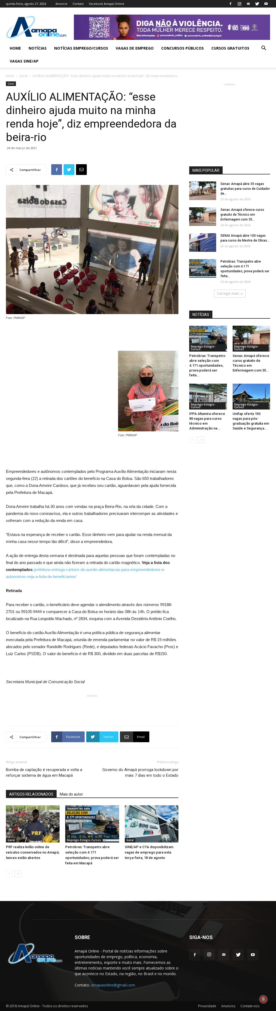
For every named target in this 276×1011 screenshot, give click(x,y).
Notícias (38, 48)
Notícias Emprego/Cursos (81, 48)
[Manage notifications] (263, 999)
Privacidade (207, 1006)
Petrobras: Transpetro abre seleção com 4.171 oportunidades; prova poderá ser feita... (207, 365)
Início (10, 76)
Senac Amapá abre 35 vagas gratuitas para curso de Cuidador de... (245, 188)
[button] (263, 48)
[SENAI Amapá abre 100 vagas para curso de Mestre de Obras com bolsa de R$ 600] (202, 242)
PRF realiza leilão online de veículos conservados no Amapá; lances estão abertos (33, 852)
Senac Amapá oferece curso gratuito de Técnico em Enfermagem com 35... (242, 214)
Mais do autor (71, 794)
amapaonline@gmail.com (113, 985)
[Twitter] (257, 4)
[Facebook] (230, 4)
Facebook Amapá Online (106, 4)
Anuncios (228, 1006)
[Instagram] (239, 4)
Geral (23, 76)
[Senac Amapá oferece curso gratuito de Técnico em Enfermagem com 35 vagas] (202, 216)
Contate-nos (249, 1006)
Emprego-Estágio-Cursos (84, 840)
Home (15, 48)
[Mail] (248, 4)
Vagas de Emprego (135, 48)
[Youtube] (266, 4)
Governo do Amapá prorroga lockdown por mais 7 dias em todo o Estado (140, 772)
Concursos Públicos (182, 48)
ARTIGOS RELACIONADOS (31, 794)
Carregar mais (228, 293)
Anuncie (61, 4)
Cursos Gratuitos (230, 48)
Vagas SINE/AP (24, 61)
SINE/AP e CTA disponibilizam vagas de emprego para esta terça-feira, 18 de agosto (149, 852)
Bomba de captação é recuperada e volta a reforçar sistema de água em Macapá (44, 772)
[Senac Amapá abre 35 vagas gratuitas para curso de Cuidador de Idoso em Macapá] (202, 190)
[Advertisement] (92, 335)
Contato (78, 4)
